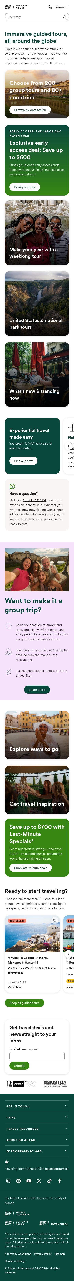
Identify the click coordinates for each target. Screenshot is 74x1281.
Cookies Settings (15, 1261)
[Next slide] (68, 446)
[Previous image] (48, 948)
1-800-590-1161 (34, 500)
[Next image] (56, 948)
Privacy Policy (43, 1254)
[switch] (54, 920)
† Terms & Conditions (18, 1254)
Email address (23, 1049)
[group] (32, 446)
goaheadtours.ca (56, 1169)
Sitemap (60, 1254)
